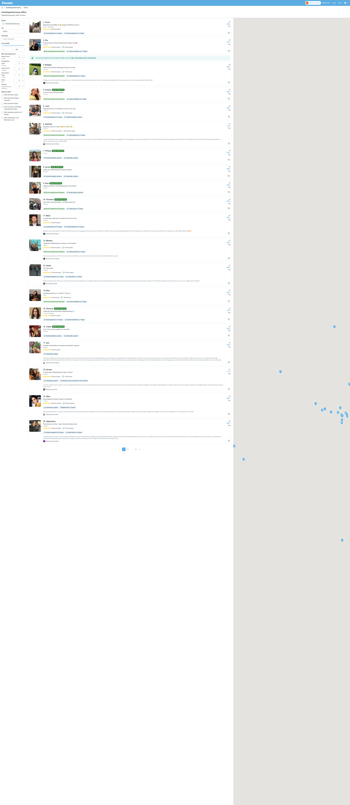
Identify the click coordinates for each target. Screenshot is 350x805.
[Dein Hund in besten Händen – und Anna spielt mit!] (130, 204)
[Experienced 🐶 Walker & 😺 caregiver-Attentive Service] (130, 27)
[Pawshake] (7, 3)
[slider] (2, 45)
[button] (324, 409)
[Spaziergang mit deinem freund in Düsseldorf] (130, 405)
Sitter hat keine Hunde (11, 95)
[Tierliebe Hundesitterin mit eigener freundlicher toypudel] (130, 352)
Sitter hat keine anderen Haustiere (11, 99)
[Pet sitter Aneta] (130, 274)
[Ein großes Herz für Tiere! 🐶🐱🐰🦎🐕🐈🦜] (130, 133)
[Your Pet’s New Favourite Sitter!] (130, 94)
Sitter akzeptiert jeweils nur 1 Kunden (13, 113)
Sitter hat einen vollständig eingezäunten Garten (12, 108)
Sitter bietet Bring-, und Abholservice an (11, 119)
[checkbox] (2, 95)
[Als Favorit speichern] (229, 33)
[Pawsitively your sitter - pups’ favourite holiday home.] (130, 431)
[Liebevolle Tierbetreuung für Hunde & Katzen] (130, 171)
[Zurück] (120, 449)
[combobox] (13, 24)
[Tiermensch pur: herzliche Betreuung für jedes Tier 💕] (130, 46)
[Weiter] (140, 449)
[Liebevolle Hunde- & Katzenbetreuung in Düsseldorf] (130, 188)
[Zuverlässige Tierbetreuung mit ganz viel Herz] (130, 379)
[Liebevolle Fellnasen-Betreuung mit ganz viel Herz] (130, 73)
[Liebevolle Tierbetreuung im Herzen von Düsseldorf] (130, 249)
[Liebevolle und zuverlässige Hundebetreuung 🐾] (130, 314)
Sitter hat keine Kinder (11, 103)
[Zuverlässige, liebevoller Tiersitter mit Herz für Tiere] (130, 224)
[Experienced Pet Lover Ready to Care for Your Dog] (130, 111)
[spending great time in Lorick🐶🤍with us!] (130, 296)
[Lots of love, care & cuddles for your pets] (130, 331)
